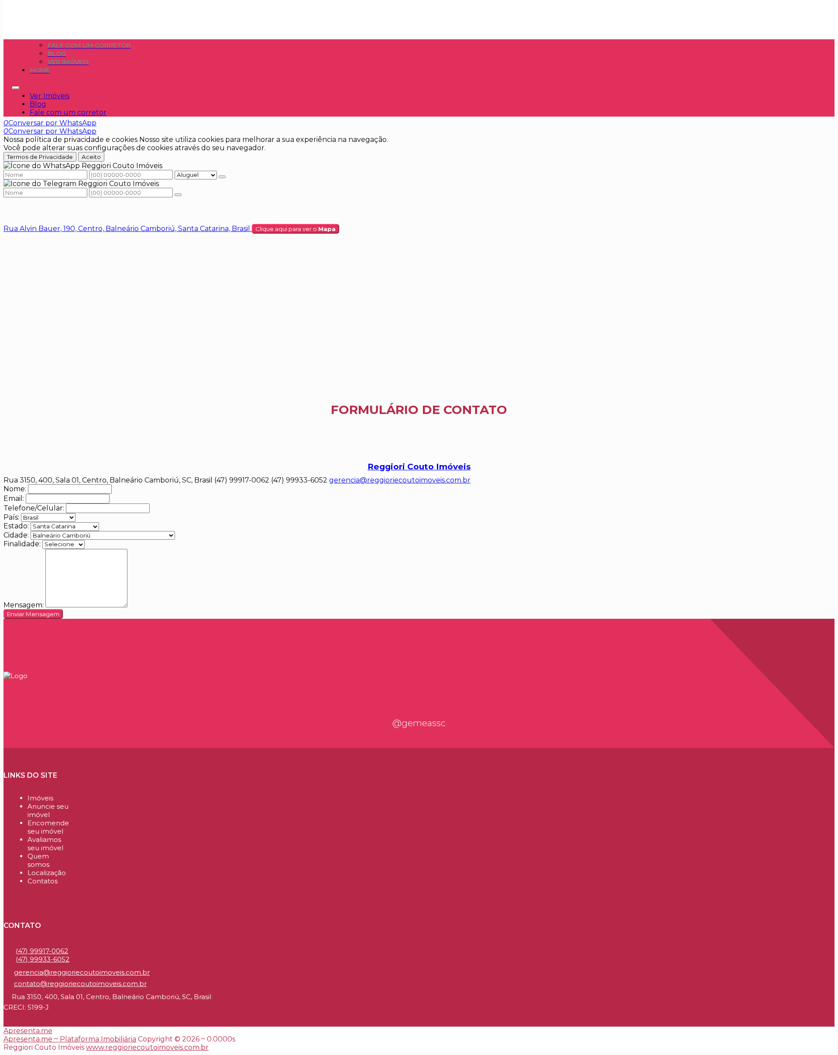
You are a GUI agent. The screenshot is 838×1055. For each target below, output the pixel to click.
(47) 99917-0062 (42, 951)
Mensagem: (23, 605)
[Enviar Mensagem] (178, 194)
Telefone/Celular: (33, 508)
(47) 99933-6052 (42, 959)
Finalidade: (22, 544)
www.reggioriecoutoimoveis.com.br (147, 1047)
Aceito (91, 156)
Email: (13, 498)
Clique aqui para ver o (295, 228)
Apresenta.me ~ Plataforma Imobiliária (69, 1039)
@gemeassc (419, 723)
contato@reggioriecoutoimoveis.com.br (80, 983)
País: (11, 517)
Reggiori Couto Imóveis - (54, 7)
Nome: (14, 489)
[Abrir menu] (15, 85)
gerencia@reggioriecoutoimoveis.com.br (400, 480)
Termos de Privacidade (40, 156)
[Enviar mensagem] (222, 177)
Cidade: (16, 535)
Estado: (16, 526)
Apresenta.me (27, 1031)
